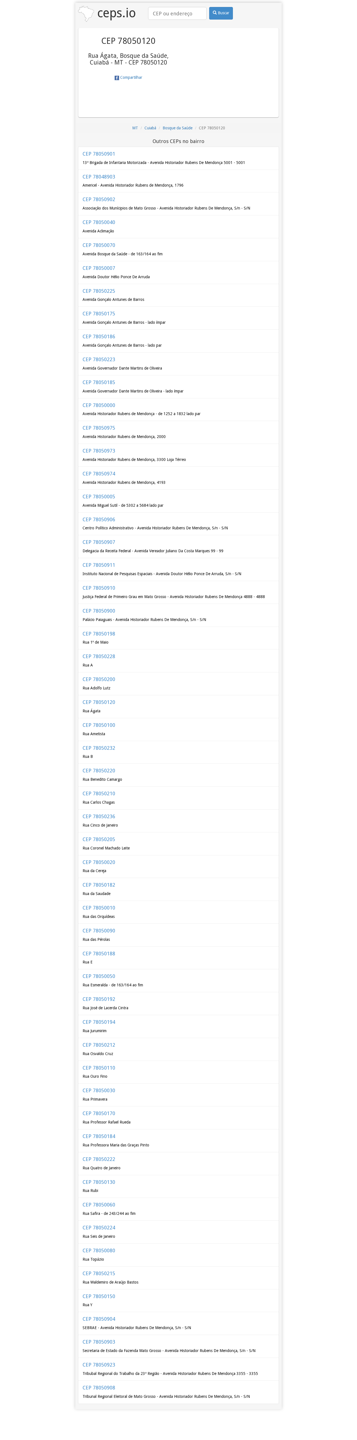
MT (135, 128)
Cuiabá (150, 128)
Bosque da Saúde (177, 128)
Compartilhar (130, 77)
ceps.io (115, 13)
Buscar (223, 13)
